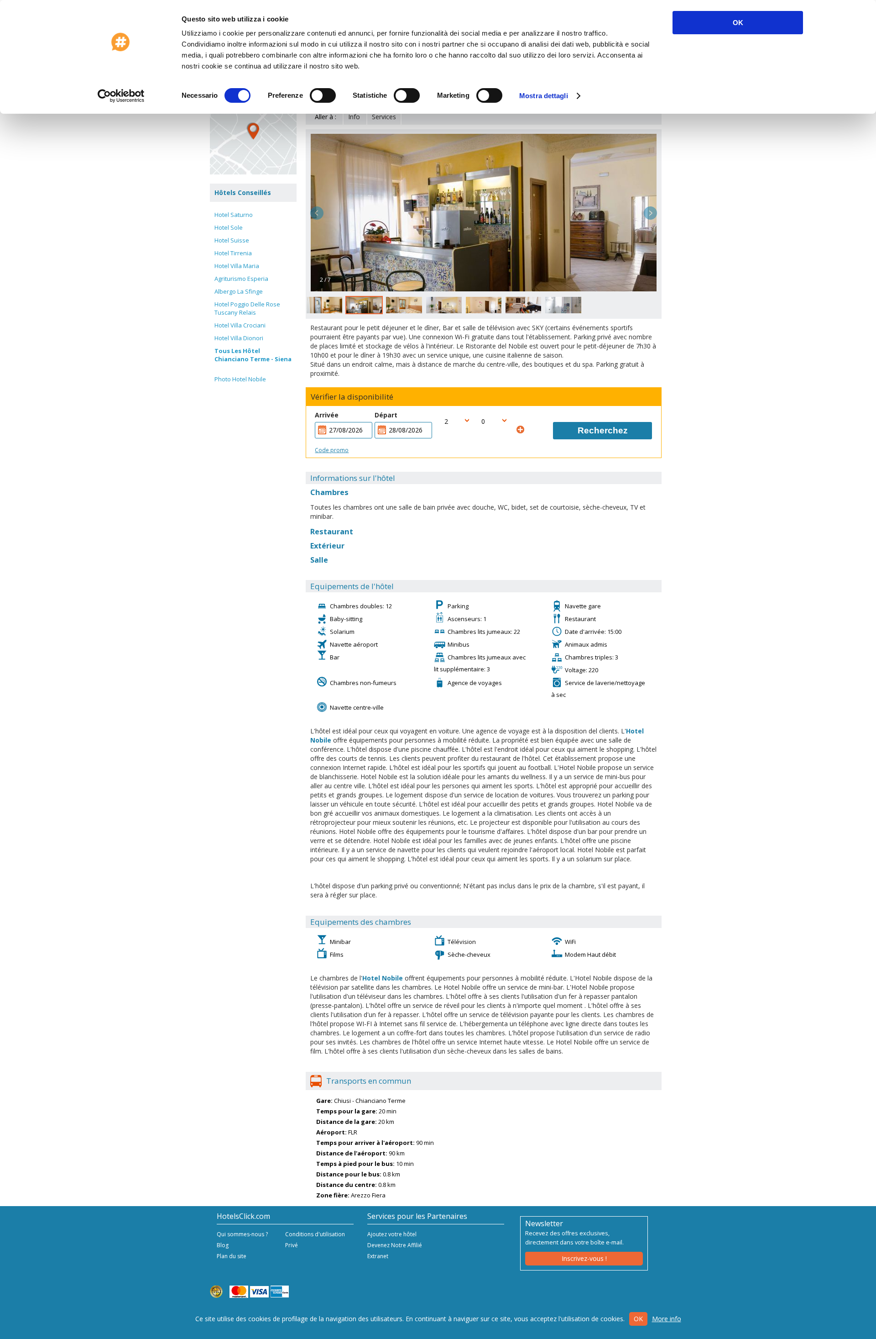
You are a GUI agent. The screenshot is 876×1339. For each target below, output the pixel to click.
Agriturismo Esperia (241, 278)
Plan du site (231, 1256)
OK (738, 22)
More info (666, 1318)
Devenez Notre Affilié (394, 1245)
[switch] (323, 95)
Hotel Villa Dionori (238, 338)
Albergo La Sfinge (238, 291)
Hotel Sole (228, 227)
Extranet (377, 1256)
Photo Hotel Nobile (240, 379)
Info (354, 116)
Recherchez (603, 430)
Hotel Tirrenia (233, 253)
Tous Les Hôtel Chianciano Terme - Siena (253, 355)
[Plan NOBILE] (253, 131)
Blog (223, 1245)
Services (384, 116)
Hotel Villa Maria (236, 266)
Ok (638, 1318)
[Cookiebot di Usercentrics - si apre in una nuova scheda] (121, 96)
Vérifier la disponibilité (352, 396)
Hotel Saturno (233, 215)
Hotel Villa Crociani (240, 325)
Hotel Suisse (231, 240)
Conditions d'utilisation (315, 1234)
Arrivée (327, 415)
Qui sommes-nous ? (242, 1234)
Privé (291, 1245)
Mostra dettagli (543, 96)
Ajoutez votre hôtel (392, 1234)
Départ (386, 415)
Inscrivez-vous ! (584, 1258)
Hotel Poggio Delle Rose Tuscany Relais (247, 308)
